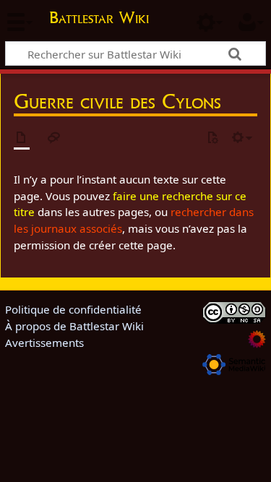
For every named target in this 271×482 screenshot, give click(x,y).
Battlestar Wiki (99, 19)
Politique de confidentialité (73, 309)
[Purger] (212, 138)
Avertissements (44, 342)
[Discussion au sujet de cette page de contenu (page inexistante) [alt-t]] (54, 138)
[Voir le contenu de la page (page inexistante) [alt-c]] (22, 138)
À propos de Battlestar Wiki (74, 326)
